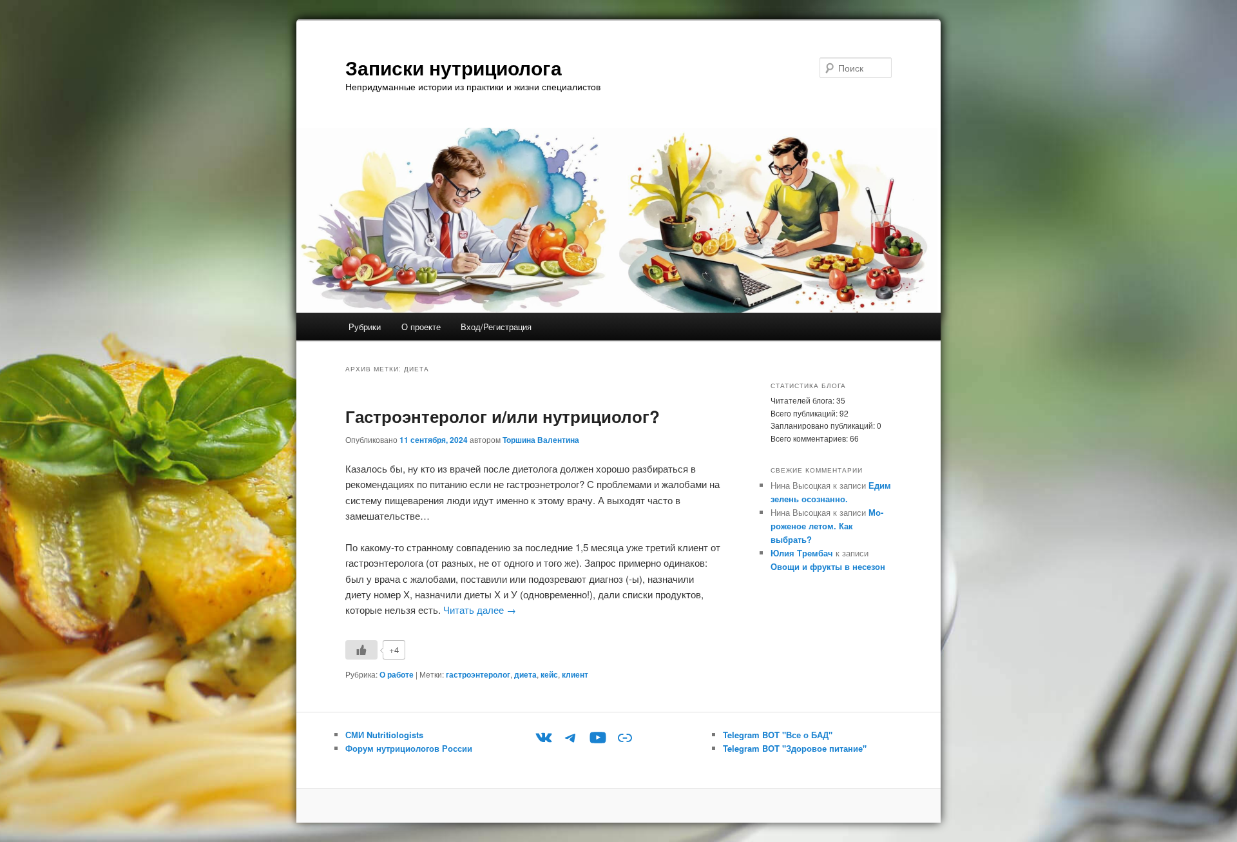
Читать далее (479, 609)
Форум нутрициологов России (408, 748)
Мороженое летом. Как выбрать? (827, 525)
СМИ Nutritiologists (384, 735)
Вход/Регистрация (496, 326)
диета (525, 674)
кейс (549, 674)
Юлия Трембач (802, 553)
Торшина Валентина (541, 439)
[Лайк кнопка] (361, 650)
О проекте (421, 326)
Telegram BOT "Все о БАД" (777, 735)
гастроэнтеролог (478, 674)
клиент (575, 674)
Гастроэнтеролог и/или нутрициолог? (502, 416)
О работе (396, 674)
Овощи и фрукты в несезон (828, 566)
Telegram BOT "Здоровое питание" (795, 748)
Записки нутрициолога (453, 67)
